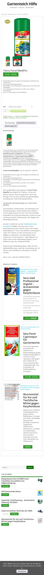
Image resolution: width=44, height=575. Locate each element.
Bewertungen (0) (10, 126)
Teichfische (11, 118)
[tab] (10, 122)
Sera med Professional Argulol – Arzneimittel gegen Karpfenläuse (31, 285)
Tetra (17, 118)
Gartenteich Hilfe (22, 3)
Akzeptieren (22, 571)
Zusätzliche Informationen (26, 123)
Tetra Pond (23, 118)
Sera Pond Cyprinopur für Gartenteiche (31, 338)
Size (4, 107)
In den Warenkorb (18, 110)
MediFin (5, 118)
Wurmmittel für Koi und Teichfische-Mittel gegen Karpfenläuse (31, 400)
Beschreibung (10, 123)
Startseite (4, 14)
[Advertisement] (17, 543)
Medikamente (12, 14)
